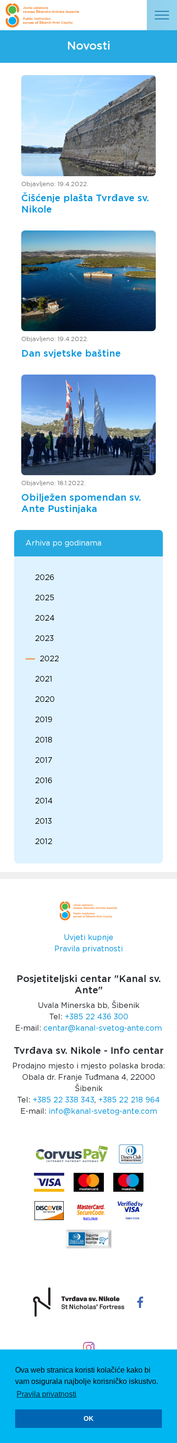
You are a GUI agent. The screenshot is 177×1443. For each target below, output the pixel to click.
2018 (43, 740)
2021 (43, 679)
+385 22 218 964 (129, 1100)
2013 (43, 821)
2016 (43, 781)
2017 (43, 760)
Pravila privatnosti (88, 949)
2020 (45, 699)
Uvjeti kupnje (88, 937)
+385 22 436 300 (96, 1017)
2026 (44, 577)
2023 (44, 638)
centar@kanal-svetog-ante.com (102, 1028)
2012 (43, 841)
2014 (44, 801)
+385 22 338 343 (63, 1100)
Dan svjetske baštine (71, 354)
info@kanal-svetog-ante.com (103, 1111)
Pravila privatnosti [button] (46, 1394)
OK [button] (88, 1418)
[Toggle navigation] (162, 15)
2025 (44, 598)
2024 (45, 618)
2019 (43, 720)
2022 (49, 659)
